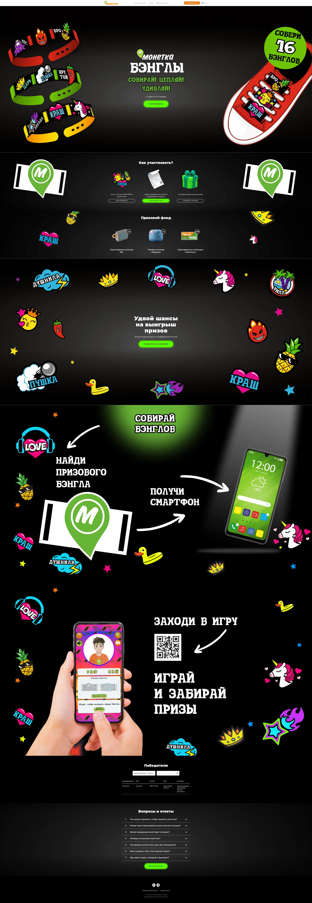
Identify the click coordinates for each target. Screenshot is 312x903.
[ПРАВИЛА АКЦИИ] (190, 179)
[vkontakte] (154, 885)
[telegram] (158, 885)
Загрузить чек (192, 3)
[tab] (156, 819)
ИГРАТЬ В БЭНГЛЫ (156, 898)
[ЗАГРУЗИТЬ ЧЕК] (155, 179)
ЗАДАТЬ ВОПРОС (156, 866)
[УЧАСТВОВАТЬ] (121, 179)
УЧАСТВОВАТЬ (156, 104)
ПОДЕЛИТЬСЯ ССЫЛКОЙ (156, 344)
